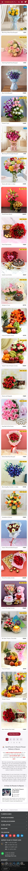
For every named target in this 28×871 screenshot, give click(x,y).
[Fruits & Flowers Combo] (14, 321)
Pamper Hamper (6, 699)
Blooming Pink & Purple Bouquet (10, 153)
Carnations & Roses (7, 517)
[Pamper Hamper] (14, 685)
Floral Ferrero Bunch (7, 214)
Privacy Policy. (16, 866)
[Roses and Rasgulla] (14, 382)
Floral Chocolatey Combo (8, 578)
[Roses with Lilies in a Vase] (14, 170)
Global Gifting (5, 825)
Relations (4, 828)
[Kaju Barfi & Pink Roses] (14, 412)
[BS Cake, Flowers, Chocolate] (14, 624)
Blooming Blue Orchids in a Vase (10, 487)
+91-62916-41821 (12, 849)
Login (22, 2)
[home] (1, 809)
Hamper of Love (6, 305)
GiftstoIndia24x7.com (10, 2)
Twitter (18, 835)
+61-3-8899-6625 (12, 847)
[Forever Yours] (14, 109)
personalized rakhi (15, 755)
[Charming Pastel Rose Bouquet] (14, 48)
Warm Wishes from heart (8, 729)
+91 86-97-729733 (9, 854)
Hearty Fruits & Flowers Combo (10, 366)
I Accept (5, 869)
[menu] (2, 2)
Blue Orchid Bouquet (7, 93)
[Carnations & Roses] (14, 503)
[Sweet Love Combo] (14, 261)
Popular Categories (7, 817)
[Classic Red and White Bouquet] (14, 533)
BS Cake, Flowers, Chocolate (9, 638)
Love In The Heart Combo (8, 608)
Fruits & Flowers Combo (8, 335)
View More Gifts (14, 734)
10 (19, 742)
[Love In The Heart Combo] (14, 594)
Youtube (14, 835)
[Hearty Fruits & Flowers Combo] (14, 351)
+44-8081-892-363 (12, 845)
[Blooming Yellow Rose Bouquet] (14, 18)
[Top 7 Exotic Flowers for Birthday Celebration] (6, 795)
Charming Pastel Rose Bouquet (10, 63)
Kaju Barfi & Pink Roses (8, 426)
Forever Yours (5, 123)
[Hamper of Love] (14, 291)
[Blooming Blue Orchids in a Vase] (14, 473)
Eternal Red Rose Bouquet (8, 456)
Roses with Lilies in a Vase (8, 184)
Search (18, 2)
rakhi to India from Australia (13, 752)
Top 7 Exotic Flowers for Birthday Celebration (18, 791)
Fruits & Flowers (6, 669)
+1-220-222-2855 (12, 842)
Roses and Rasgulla (7, 396)
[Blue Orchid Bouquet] (14, 79)
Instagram (2, 835)
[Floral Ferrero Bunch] (14, 200)
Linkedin (22, 835)
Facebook (6, 835)
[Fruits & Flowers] (14, 654)
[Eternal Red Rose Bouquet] (14, 442)
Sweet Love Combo (7, 275)
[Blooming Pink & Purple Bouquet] (14, 139)
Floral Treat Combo (6, 244)
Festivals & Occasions (8, 821)
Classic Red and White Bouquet (10, 547)
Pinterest (10, 835)
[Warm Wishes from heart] (14, 715)
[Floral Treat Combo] (14, 230)
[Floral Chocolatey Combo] (14, 564)
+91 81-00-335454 (9, 853)
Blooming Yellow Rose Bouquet (10, 32)
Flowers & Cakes (6, 814)
